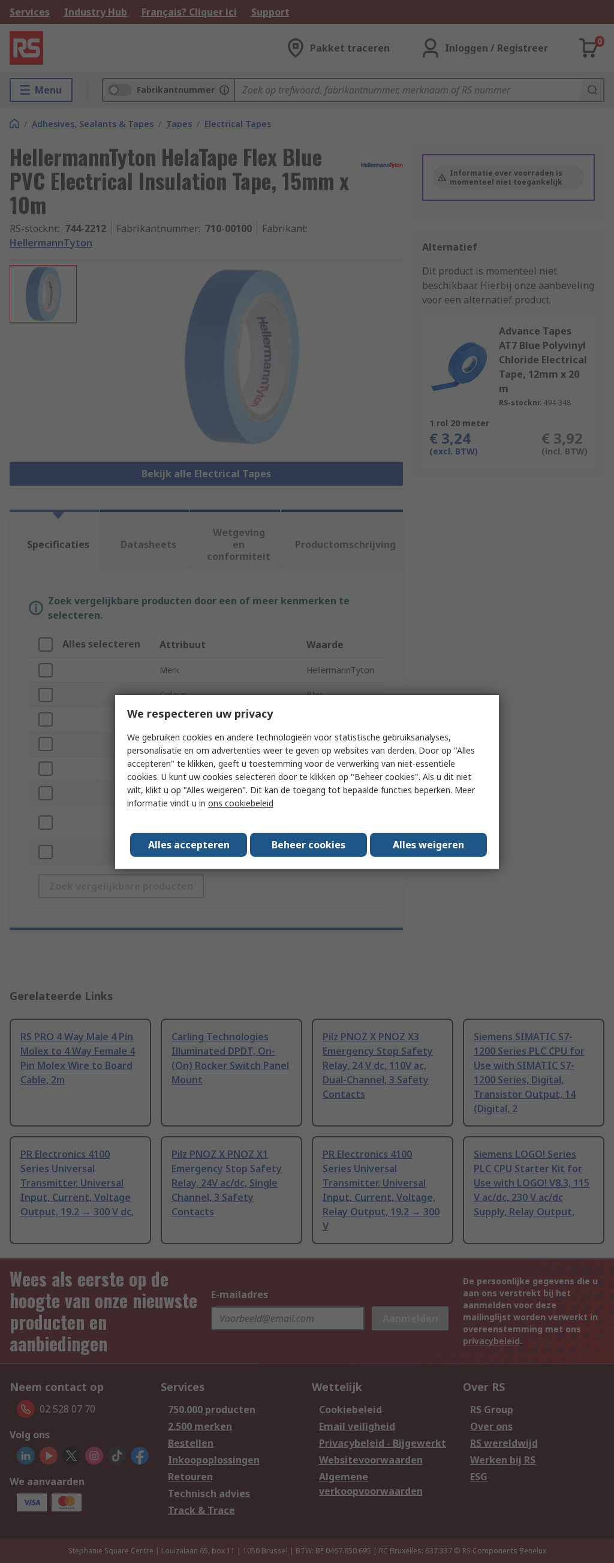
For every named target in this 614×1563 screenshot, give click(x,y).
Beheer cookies (308, 844)
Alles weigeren (428, 844)
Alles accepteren (189, 844)
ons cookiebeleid (240, 803)
